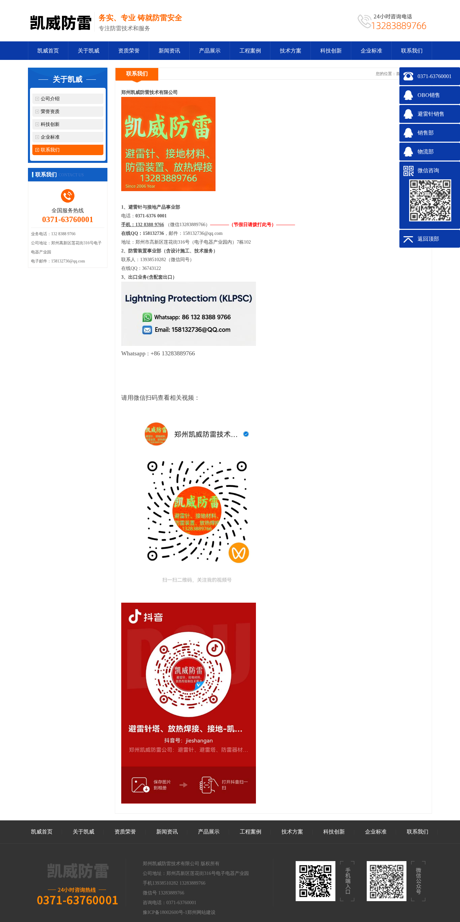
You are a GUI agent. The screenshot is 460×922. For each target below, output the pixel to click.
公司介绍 (50, 98)
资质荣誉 (129, 51)
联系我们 (412, 51)
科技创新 (331, 51)
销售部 (426, 133)
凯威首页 (48, 51)
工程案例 (250, 51)
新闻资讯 (169, 51)
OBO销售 (429, 95)
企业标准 (371, 51)
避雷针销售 (431, 114)
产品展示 (210, 51)
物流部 (426, 151)
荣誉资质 (50, 111)
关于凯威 (88, 51)
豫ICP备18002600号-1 (165, 912)
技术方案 (290, 51)
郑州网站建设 (201, 912)
